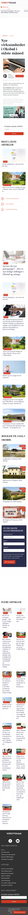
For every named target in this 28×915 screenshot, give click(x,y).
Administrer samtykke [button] (7, 859)
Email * (5, 541)
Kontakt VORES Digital (7, 857)
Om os (3, 850)
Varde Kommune (5, 880)
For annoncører (5, 852)
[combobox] (4, 550)
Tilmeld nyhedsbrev (19, 912)
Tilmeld (14, 133)
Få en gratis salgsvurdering (8, 883)
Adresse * (5, 547)
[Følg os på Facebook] (10, 841)
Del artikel (18, 76)
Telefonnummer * (8, 534)
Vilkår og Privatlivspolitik (8, 854)
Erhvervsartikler (5, 878)
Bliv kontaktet (9, 562)
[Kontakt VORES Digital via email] (18, 841)
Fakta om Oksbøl (5, 876)
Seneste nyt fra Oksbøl (7, 869)
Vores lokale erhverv (6, 871)
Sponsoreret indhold (6, 885)
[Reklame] (14, 112)
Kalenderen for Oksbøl (7, 873)
